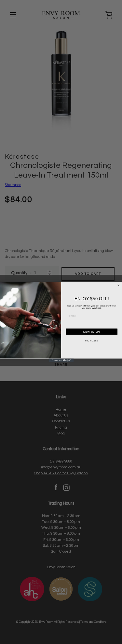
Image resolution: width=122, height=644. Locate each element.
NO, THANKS (91, 341)
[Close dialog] (119, 285)
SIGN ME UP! (91, 331)
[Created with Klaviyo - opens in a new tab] (61, 360)
